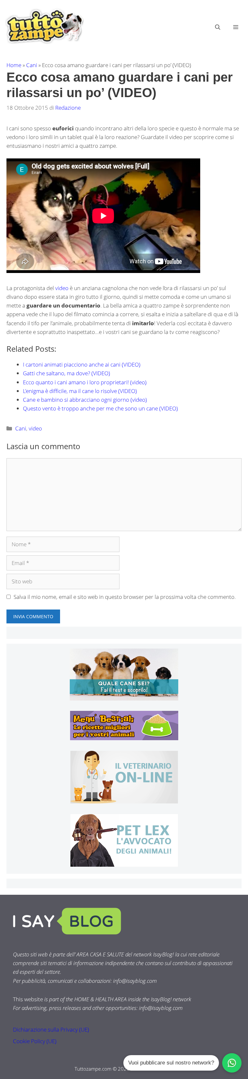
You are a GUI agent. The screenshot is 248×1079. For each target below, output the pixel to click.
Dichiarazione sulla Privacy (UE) (51, 1029)
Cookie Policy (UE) (35, 1041)
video (61, 288)
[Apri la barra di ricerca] (218, 27)
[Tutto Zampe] (43, 26)
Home (13, 65)
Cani (31, 65)
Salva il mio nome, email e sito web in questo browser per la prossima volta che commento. (125, 596)
